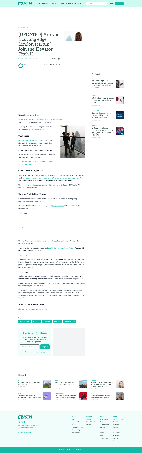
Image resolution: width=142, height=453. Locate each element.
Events (74, 3)
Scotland (102, 432)
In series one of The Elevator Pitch (30, 140)
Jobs (79, 3)
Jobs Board (89, 419)
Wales (101, 435)
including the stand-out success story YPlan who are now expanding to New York (54, 178)
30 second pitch (24, 321)
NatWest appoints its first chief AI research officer (100, 397)
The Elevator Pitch (37, 129)
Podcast (68, 3)
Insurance (115, 438)
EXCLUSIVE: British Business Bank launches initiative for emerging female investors (102, 385)
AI (18, 380)
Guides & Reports (90, 421)
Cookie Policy (76, 432)
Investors (93, 380)
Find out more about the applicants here (32, 309)
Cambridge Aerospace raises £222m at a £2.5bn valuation (101, 115)
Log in (111, 3)
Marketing (116, 424)
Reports (62, 3)
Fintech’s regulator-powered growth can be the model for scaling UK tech (102, 84)
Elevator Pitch (23, 27)
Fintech (94, 95)
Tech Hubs (53, 3)
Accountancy (116, 435)
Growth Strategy (117, 421)
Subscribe (119, 3)
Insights (44, 3)
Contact (74, 424)
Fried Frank (47, 321)
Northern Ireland (104, 438)
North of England (104, 424)
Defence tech (95, 110)
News (38, 3)
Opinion (94, 78)
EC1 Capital (36, 321)
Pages (115, 416)
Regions (102, 416)
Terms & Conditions (77, 427)
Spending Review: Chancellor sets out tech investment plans (66, 397)
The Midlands (103, 421)
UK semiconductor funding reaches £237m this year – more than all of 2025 (103, 131)
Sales (114, 430)
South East (102, 427)
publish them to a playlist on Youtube (61, 248)
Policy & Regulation (59, 393)
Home (73, 419)
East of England (104, 419)
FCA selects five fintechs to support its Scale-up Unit (103, 100)
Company (74, 416)
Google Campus (58, 206)
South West (103, 430)
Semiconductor (96, 125)
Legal (114, 440)
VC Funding (116, 432)
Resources (89, 416)
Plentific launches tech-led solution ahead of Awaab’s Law (64, 385)
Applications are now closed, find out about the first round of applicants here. (41, 119)
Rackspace (57, 321)
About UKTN (75, 421)
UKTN (26, 64)
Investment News (118, 419)
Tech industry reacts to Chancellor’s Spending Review (29, 397)
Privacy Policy (76, 430)
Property (115, 427)
